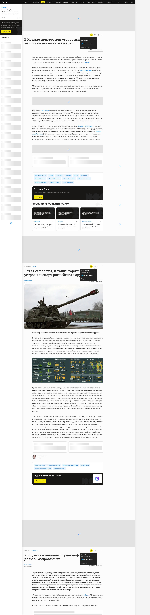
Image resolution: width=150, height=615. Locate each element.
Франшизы (58, 2)
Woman (82, 2)
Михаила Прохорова (85, 126)
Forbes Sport (37, 221)
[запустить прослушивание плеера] (94, 35)
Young (93, 2)
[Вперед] (106, 161)
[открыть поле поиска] (132, 2)
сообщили (86, 595)
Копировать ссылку (96, 50)
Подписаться (38, 197)
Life (77, 2)
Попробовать (85, 47)
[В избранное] (52, 221)
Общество (60, 221)
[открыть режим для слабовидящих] (91, 35)
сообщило (45, 110)
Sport (88, 2)
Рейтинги (49, 2)
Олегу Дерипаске (86, 70)
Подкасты (65, 2)
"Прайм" (87, 62)
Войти (126, 2)
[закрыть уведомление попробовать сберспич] (94, 39)
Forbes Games (38, 2)
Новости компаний (86, 221)
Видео (72, 2)
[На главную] (4, 2)
